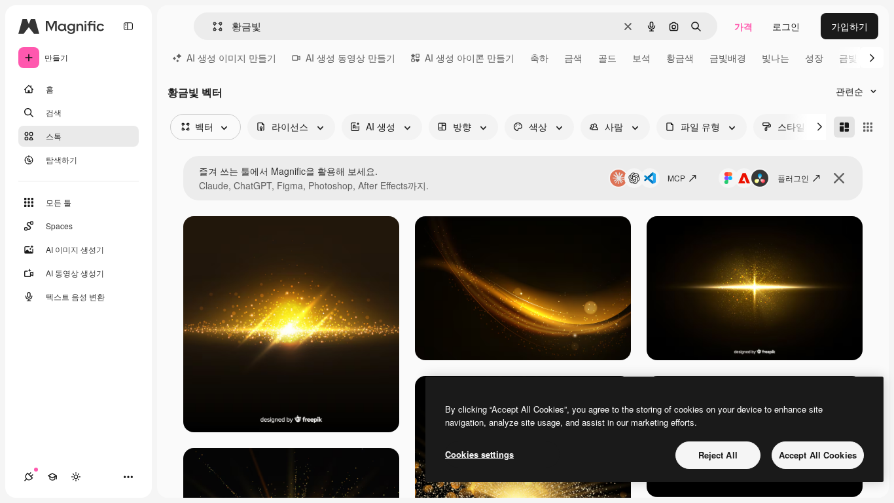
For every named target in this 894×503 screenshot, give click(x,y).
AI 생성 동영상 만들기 (350, 57)
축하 (539, 57)
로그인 (786, 26)
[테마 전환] (75, 476)
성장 (814, 57)
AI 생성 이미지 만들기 (231, 57)
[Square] (867, 127)
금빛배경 (727, 57)
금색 (573, 57)
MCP (676, 177)
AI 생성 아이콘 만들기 (469, 57)
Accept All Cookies (818, 455)
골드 (607, 57)
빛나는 (775, 57)
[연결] (28, 476)
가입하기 (849, 26)
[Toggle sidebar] (128, 26)
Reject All (718, 455)
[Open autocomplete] (212, 26)
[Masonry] (844, 127)
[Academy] (52, 476)
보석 (641, 57)
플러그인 (793, 177)
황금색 (680, 57)
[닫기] (839, 178)
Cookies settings (479, 454)
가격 (743, 26)
